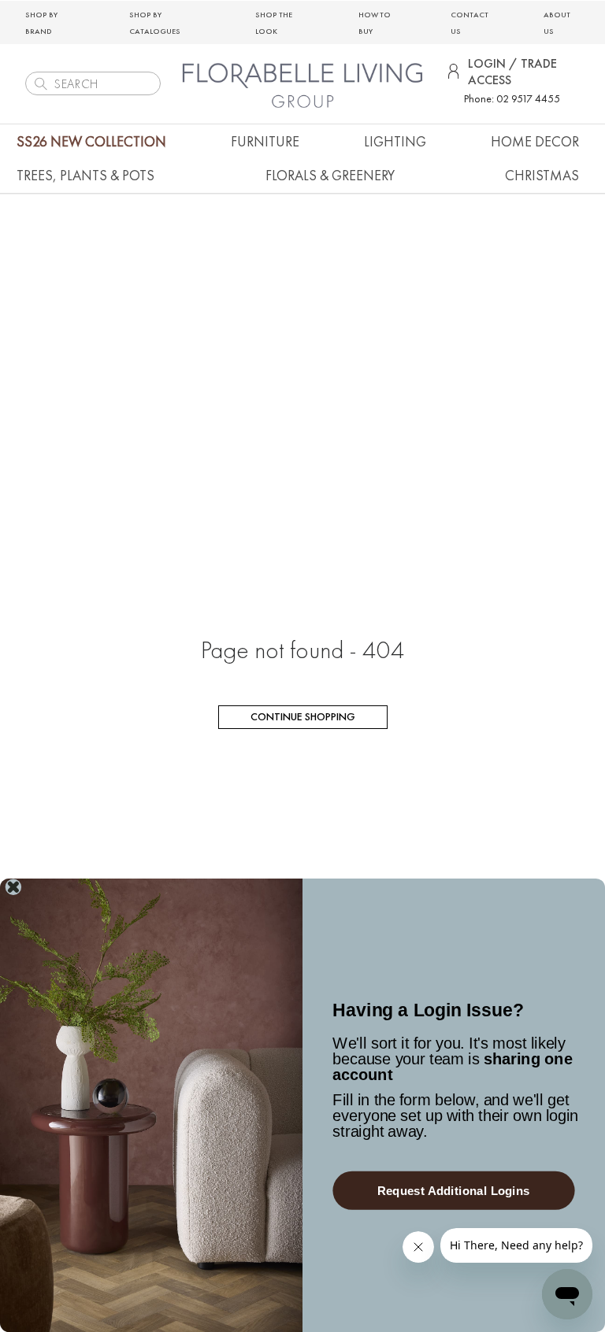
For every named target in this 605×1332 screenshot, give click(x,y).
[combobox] (93, 83)
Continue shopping (303, 716)
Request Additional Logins (453, 1190)
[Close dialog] (13, 887)
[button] (265, 141)
